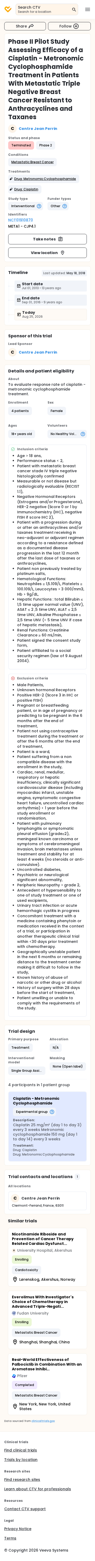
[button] (32, 162)
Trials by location (20, 1459)
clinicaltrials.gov (43, 1421)
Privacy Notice (17, 1528)
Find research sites (22, 1479)
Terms (10, 1538)
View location (44, 252)
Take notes (44, 239)
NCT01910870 (20, 220)
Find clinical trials (20, 1450)
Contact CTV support (25, 1508)
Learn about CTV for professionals (37, 1489)
